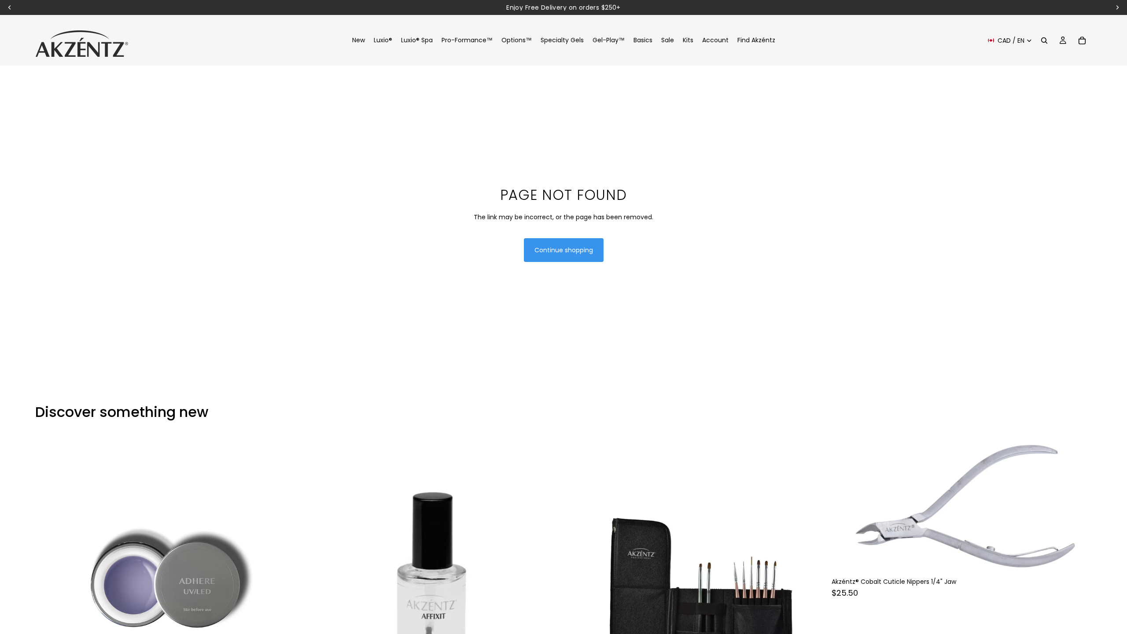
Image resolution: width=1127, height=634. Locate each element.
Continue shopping (563, 250)
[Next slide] (282, 580)
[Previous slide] (48, 580)
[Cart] (1082, 40)
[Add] (1078, 560)
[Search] (1044, 40)
